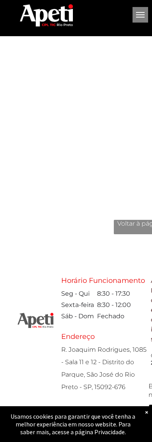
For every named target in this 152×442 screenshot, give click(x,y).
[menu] (140, 15)
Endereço (78, 336)
